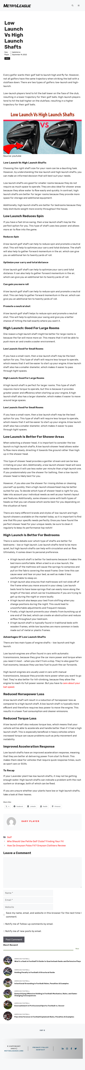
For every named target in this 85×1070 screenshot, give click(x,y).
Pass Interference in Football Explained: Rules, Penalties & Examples (44, 1017)
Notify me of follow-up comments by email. (29, 923)
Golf (7, 58)
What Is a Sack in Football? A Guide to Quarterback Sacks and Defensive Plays (47, 961)
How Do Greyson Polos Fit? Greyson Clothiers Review (36, 845)
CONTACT (40, 1050)
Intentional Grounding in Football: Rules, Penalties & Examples (41, 984)
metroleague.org (14, 1051)
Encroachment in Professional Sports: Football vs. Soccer (39, 1006)
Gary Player (30, 821)
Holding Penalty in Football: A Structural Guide (34, 972)
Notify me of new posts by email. (23, 931)
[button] (73, 5)
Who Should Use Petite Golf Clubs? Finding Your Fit (35, 841)
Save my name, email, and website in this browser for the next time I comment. (43, 914)
